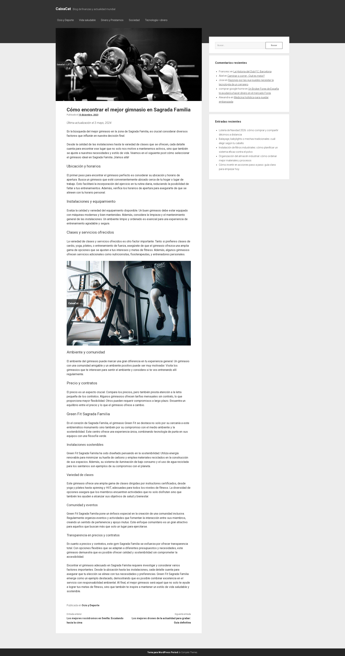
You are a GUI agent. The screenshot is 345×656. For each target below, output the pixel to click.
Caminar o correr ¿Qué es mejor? (246, 75)
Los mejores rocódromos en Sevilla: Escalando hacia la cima (95, 620)
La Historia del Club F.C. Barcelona (252, 71)
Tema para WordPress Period (162, 652)
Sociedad (134, 20)
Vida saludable (87, 20)
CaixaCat (63, 9)
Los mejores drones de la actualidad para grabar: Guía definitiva (161, 620)
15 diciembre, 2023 (88, 115)
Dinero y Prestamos (112, 20)
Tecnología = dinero (156, 20)
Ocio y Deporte (65, 20)
